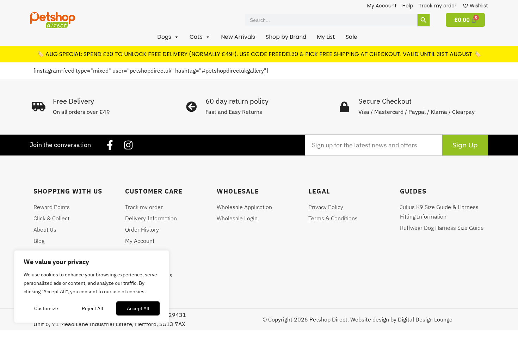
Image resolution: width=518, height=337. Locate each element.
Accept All (138, 308)
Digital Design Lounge (425, 319)
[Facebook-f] (110, 145)
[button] (168, 37)
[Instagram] (128, 145)
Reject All (92, 308)
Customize (46, 308)
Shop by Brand (286, 37)
